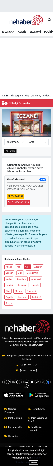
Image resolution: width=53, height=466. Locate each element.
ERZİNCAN (8, 31)
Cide (20, 273)
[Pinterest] (15, 382)
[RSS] (26, 386)
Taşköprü (36, 297)
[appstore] (14, 396)
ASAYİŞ (22, 31)
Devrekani (21, 279)
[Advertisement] (26, 64)
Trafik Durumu (15, 418)
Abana (9, 266)
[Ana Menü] (3, 20)
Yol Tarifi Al (17, 196)
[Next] (48, 382)
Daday (9, 279)
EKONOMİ (35, 31)
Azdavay (38, 266)
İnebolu (35, 285)
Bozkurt (9, 273)
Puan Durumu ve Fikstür (37, 419)
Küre (8, 291)
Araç (27, 266)
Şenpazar (22, 297)
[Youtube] (32, 382)
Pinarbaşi (31, 291)
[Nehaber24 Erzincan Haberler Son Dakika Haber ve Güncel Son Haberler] (26, 19)
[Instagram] (21, 382)
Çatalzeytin (32, 273)
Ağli (18, 266)
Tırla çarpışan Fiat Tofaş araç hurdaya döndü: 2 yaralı (26, 95)
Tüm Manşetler (15, 427)
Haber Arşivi (14, 436)
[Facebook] (4, 382)
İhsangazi (22, 285)
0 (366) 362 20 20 (20, 202)
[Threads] (42, 382)
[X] (10, 382)
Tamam (34, 462)
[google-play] (39, 396)
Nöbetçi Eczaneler (10, 411)
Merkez (18, 291)
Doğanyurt (36, 279)
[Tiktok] (37, 382)
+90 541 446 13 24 (28, 364)
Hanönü (9, 285)
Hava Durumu (38, 409)
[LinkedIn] (26, 382)
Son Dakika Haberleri (35, 429)
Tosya (9, 303)
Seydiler (10, 297)
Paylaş (12, 151)
